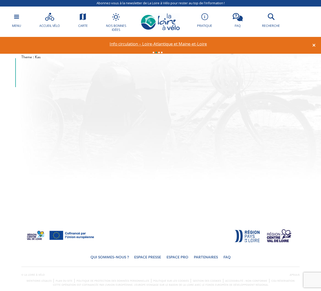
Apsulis (295, 274)
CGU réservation (283, 280)
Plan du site (64, 280)
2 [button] (156, 52)
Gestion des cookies (207, 280)
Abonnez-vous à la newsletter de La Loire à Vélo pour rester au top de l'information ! (161, 3)
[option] (158, 44)
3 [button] (159, 52)
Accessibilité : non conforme (246, 280)
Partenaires (206, 257)
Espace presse (147, 257)
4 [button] (162, 52)
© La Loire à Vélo (33, 274)
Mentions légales (39, 280)
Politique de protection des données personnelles (112, 280)
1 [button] (153, 52)
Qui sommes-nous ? (110, 257)
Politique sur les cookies (171, 280)
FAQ (227, 257)
